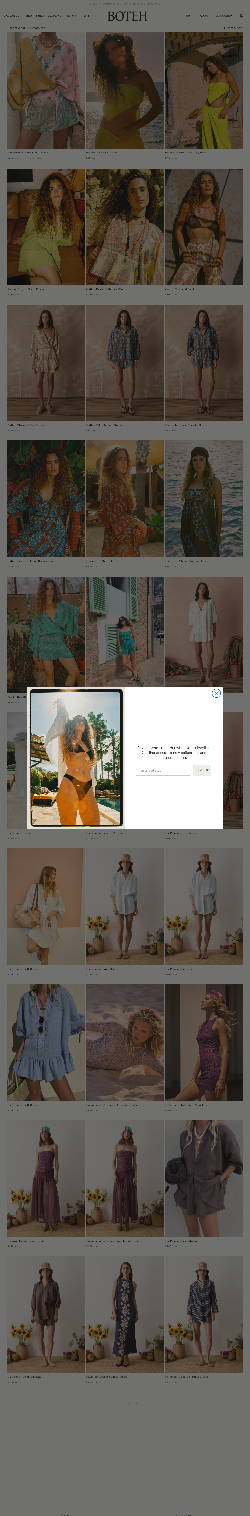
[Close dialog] (216, 693)
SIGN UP (202, 770)
